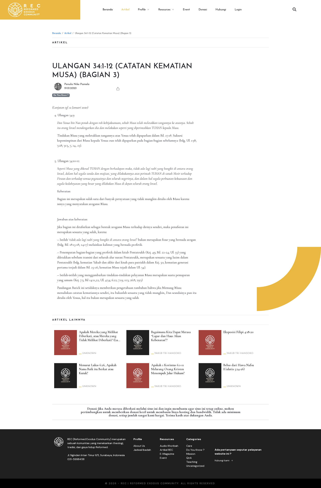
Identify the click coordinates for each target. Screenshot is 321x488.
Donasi (203, 9)
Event (186, 9)
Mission (190, 454)
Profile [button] (142, 9)
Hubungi (221, 9)
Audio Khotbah (169, 446)
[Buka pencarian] (294, 10)
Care (189, 446)
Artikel (125, 9)
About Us (139, 446)
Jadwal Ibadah (142, 450)
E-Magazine (167, 454)
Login (238, 9)
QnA (189, 458)
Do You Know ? (195, 450)
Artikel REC (166, 450)
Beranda (108, 9)
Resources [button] (164, 9)
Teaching (191, 462)
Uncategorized (195, 466)
